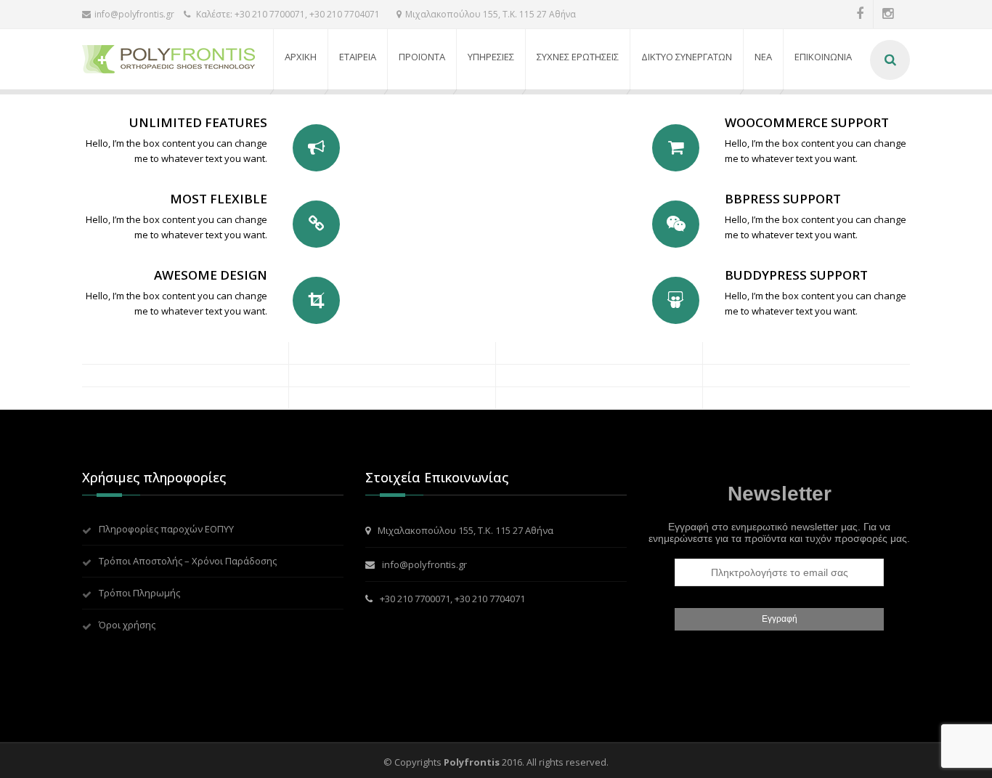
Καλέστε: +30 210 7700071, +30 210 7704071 (287, 14)
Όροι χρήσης (127, 624)
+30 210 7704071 (490, 598)
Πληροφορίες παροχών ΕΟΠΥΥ (166, 528)
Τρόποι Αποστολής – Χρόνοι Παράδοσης (188, 560)
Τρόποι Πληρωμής (139, 592)
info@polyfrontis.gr (134, 14)
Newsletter (780, 493)
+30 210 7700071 (415, 598)
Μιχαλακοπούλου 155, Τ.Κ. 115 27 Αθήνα (490, 14)
